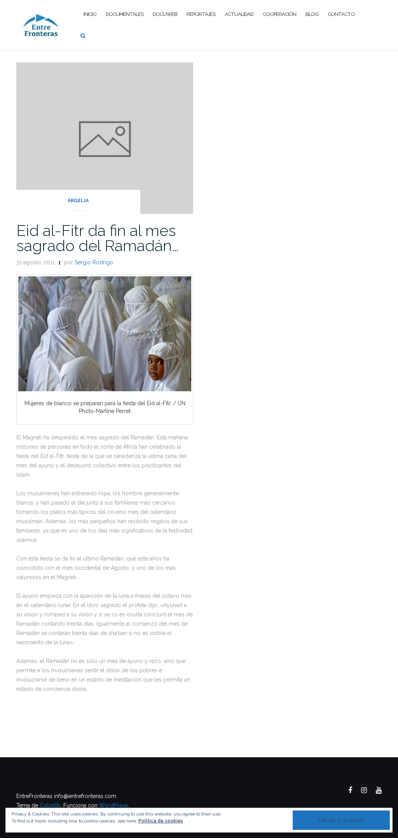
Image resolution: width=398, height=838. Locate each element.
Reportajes (201, 14)
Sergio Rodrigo (94, 262)
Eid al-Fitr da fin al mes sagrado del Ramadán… (97, 238)
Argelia (78, 200)
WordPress (113, 805)
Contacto (341, 14)
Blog (311, 14)
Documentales (124, 14)
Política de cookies (160, 821)
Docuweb (165, 14)
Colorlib (50, 805)
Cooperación (279, 14)
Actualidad (239, 14)
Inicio (90, 14)
